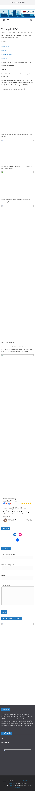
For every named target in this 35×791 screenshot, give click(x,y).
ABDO (3, 738)
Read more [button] (6, 516)
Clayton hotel (5, 46)
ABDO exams (5, 742)
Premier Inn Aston (6, 54)
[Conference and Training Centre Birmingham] (3, 20)
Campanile (4, 50)
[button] (30, 520)
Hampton (4, 58)
